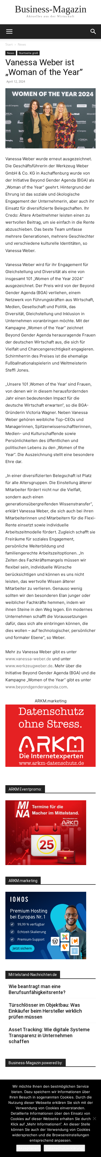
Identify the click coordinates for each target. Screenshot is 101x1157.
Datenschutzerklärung (64, 1148)
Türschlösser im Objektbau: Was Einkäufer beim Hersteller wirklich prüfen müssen (45, 1011)
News (22, 44)
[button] (93, 31)
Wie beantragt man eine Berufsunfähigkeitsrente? (37, 989)
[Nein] (94, 1118)
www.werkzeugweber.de (29, 665)
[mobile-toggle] (9, 31)
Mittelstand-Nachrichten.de (33, 974)
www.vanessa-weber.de (28, 658)
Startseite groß (28, 53)
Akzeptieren (28, 1148)
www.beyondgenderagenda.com (36, 686)
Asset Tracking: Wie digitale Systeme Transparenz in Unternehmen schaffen (49, 1035)
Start (9, 44)
